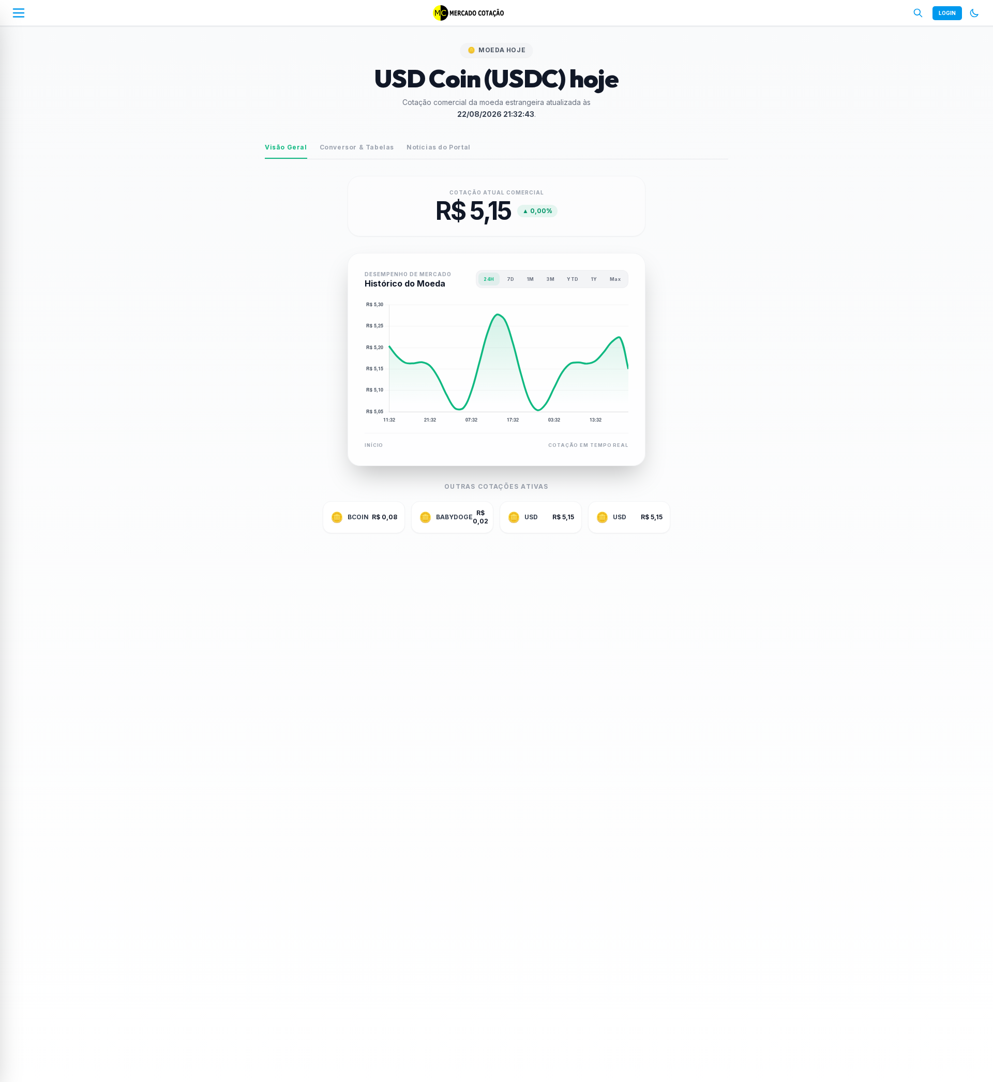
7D (511, 279)
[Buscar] (918, 13)
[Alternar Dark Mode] (974, 13)
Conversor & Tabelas (357, 147)
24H (489, 279)
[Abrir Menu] (18, 13)
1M (530, 279)
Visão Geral (286, 147)
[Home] (468, 13)
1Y (594, 279)
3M (550, 279)
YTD (572, 279)
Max (615, 279)
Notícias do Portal (439, 147)
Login (947, 13)
